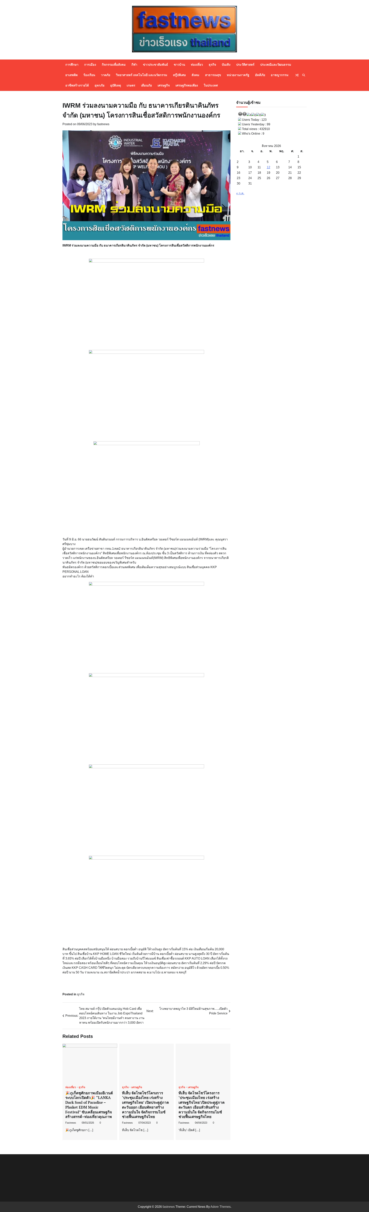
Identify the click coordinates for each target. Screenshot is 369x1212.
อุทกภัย (99, 85)
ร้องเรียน (89, 75)
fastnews (103, 124)
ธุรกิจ (212, 64)
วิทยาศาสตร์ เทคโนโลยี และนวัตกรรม (141, 75)
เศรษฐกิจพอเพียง (186, 85)
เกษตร (131, 85)
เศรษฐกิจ (164, 85)
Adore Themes (220, 1206)
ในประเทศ (211, 85)
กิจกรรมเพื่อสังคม (114, 64)
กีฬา (134, 64)
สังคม (195, 75)
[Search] (304, 75)
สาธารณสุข (213, 75)
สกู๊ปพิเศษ (179, 75)
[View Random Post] (297, 75)
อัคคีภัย (260, 75)
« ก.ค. (240, 193)
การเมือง (90, 64)
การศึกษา (71, 64)
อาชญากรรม (279, 75)
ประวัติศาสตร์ (245, 64)
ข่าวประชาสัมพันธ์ (155, 64)
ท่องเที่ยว (197, 64)
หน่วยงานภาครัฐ (238, 75)
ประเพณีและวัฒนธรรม (275, 64)
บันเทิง (226, 64)
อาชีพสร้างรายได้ (77, 85)
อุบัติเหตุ (115, 85)
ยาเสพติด (71, 75)
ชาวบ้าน (179, 64)
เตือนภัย (146, 85)
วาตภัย (105, 75)
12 (268, 167)
